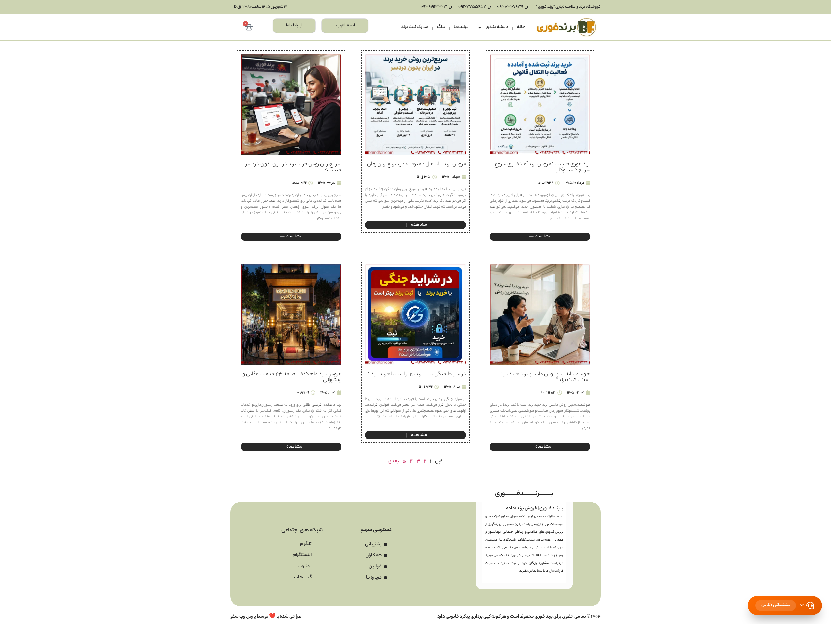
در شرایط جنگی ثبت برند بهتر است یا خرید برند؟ (417, 374)
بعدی (393, 461)
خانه (521, 27)
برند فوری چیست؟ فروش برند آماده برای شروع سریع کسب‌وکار (542, 167)
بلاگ (441, 27)
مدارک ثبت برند (414, 27)
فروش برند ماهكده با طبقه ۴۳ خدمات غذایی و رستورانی (291, 377)
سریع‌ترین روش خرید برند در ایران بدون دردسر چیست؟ (293, 167)
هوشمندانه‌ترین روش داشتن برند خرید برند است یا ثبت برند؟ (545, 377)
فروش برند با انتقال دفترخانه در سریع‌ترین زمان (416, 164)
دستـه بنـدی (497, 27)
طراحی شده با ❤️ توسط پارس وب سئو (266, 617)
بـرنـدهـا (461, 27)
